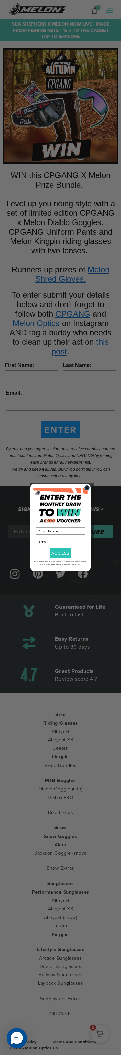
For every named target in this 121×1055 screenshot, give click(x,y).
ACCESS (60, 553)
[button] (17, 1038)
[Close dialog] (87, 487)
